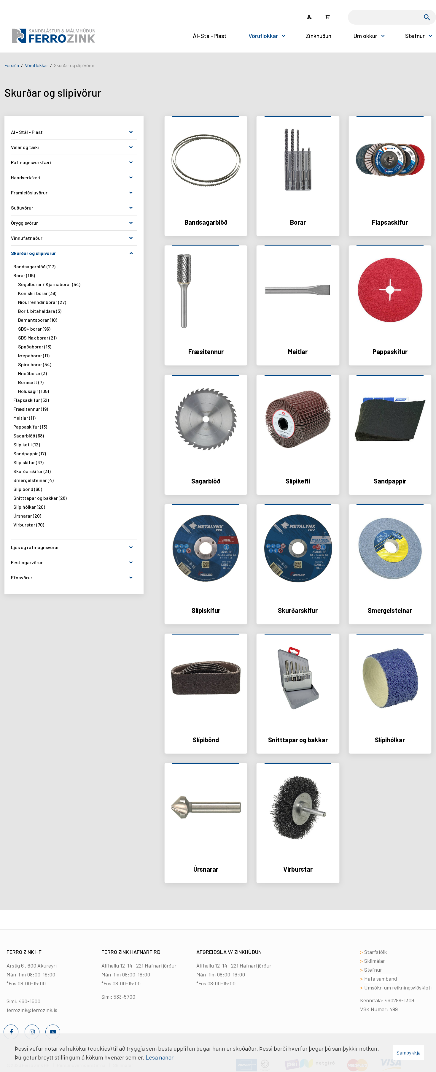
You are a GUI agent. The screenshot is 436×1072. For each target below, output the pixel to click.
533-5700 (124, 996)
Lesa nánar (160, 1057)
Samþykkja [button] (409, 1052)
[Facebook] (11, 1032)
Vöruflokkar (36, 65)
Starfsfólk (375, 952)
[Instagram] (32, 1032)
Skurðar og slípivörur (74, 65)
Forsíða (11, 65)
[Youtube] (52, 1032)
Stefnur (373, 969)
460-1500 (29, 1001)
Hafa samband (380, 978)
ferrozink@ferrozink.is (32, 1010)
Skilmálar (374, 960)
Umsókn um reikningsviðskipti (398, 987)
